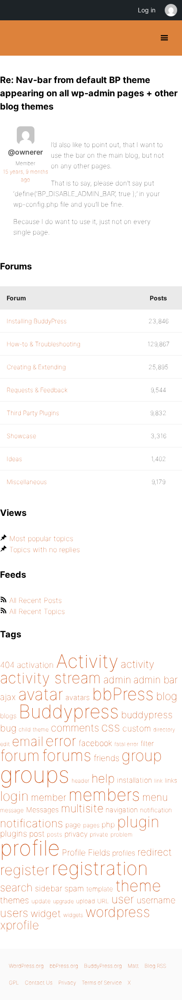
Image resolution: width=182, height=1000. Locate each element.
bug (8, 728)
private (99, 834)
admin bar (155, 680)
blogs (8, 716)
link (158, 780)
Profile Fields (86, 852)
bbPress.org (63, 965)
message (12, 810)
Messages (42, 809)
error (61, 741)
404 (7, 665)
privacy (75, 834)
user (122, 899)
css (110, 727)
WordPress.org (26, 965)
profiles (123, 852)
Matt (133, 965)
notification (156, 810)
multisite (82, 808)
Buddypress (69, 711)
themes (14, 900)
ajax (8, 697)
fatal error (126, 744)
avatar (40, 694)
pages (91, 825)
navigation (122, 810)
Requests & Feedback (37, 390)
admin (117, 680)
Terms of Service (102, 982)
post (37, 833)
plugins (13, 833)
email (27, 741)
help (103, 778)
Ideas (14, 458)
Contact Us (39, 982)
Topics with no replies (44, 549)
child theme (34, 729)
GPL (14, 982)
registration (100, 868)
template (99, 889)
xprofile (19, 925)
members (104, 794)
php (108, 824)
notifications (31, 823)
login (14, 796)
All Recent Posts (35, 600)
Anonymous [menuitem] (170, 10)
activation (35, 665)
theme (138, 885)
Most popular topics (41, 538)
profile (30, 848)
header (80, 780)
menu (155, 797)
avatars (77, 697)
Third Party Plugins (33, 413)
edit (5, 744)
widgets (73, 915)
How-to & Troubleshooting (43, 344)
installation (134, 780)
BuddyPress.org (14, 38)
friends (106, 758)
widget (45, 913)
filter (147, 743)
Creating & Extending (36, 367)
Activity (87, 661)
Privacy (67, 982)
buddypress (147, 714)
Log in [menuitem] (146, 10)
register (24, 870)
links (171, 780)
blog (166, 696)
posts (54, 834)
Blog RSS (155, 965)
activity (137, 664)
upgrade (63, 901)
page (73, 825)
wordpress (117, 911)
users (14, 913)
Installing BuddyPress (37, 321)
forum (20, 755)
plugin (138, 821)
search (16, 887)
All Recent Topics (37, 611)
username (155, 900)
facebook (95, 743)
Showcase (21, 435)
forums (66, 755)
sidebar (48, 888)
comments (75, 727)
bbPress (123, 694)
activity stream (50, 678)
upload (85, 901)
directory (164, 729)
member (48, 797)
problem (121, 834)
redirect (154, 852)
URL (103, 901)
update (41, 901)
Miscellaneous (27, 481)
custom (136, 728)
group (141, 755)
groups (34, 774)
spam (74, 888)
